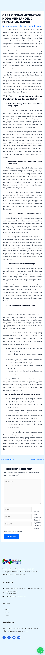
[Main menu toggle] (41, 2)
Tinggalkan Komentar (9, 26)
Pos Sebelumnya (7, 459)
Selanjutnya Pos (37, 459)
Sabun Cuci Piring (25, 26)
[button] (40, 650)
